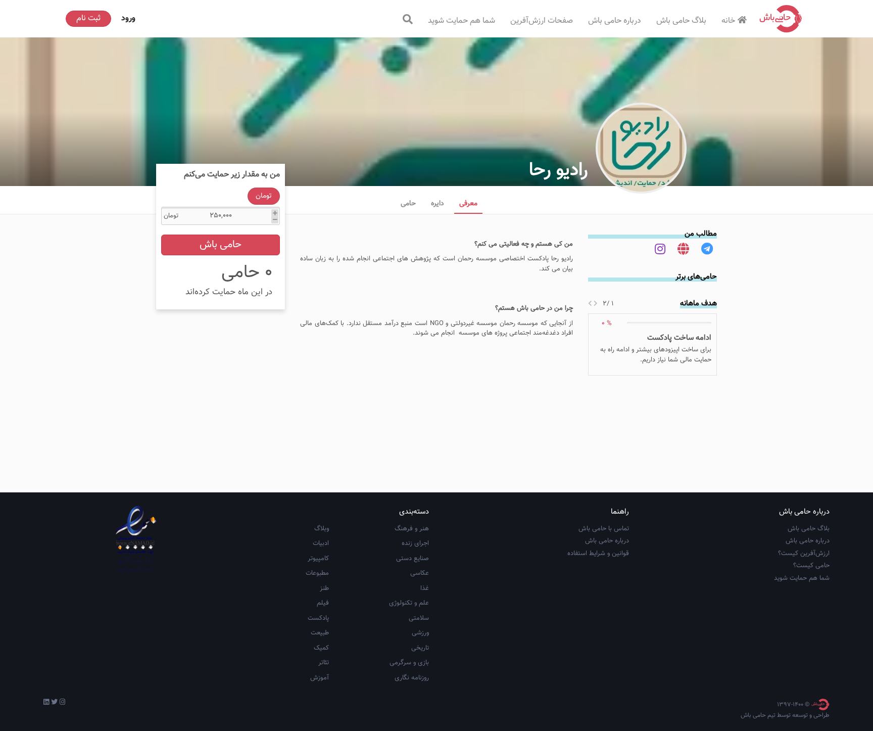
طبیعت (320, 633)
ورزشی (420, 633)
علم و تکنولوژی (409, 603)
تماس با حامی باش (603, 529)
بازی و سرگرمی (409, 663)
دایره (437, 203)
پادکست (318, 618)
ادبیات (321, 543)
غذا (424, 588)
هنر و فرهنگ (412, 529)
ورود (128, 18)
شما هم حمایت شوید (461, 21)
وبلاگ (321, 529)
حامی (408, 203)
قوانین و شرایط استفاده (598, 554)
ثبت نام (88, 18)
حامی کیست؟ (811, 566)
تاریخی (420, 648)
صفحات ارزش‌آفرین (541, 21)
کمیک (321, 648)
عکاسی (419, 573)
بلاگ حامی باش (681, 21)
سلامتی (419, 618)
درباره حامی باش (614, 21)
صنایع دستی (412, 559)
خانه (728, 21)
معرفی (468, 203)
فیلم (323, 603)
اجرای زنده (415, 543)
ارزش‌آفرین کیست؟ (804, 554)
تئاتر (323, 663)
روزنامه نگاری (412, 678)
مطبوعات (317, 573)
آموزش (319, 678)
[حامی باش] (781, 19)
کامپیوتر (318, 559)
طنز (324, 588)
